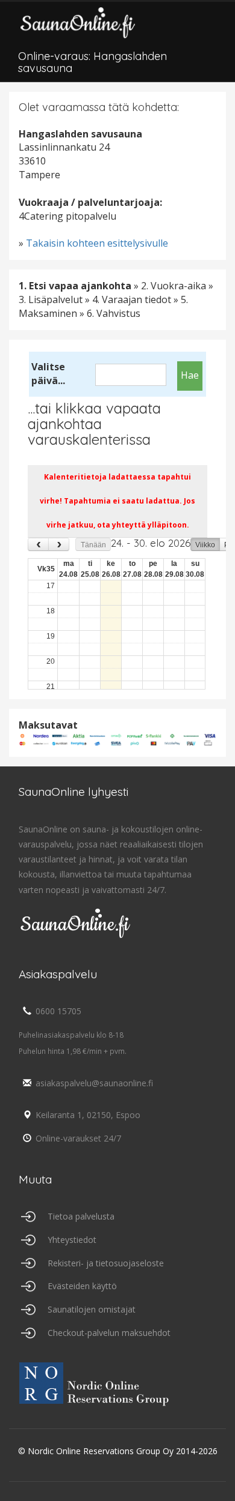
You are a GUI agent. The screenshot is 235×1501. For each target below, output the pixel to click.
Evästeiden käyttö (82, 1286)
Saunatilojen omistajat (92, 1309)
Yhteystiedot (72, 1239)
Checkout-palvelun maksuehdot (109, 1332)
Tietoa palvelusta (81, 1216)
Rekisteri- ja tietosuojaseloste (106, 1263)
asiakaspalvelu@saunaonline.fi (94, 1083)
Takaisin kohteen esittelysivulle (97, 243)
